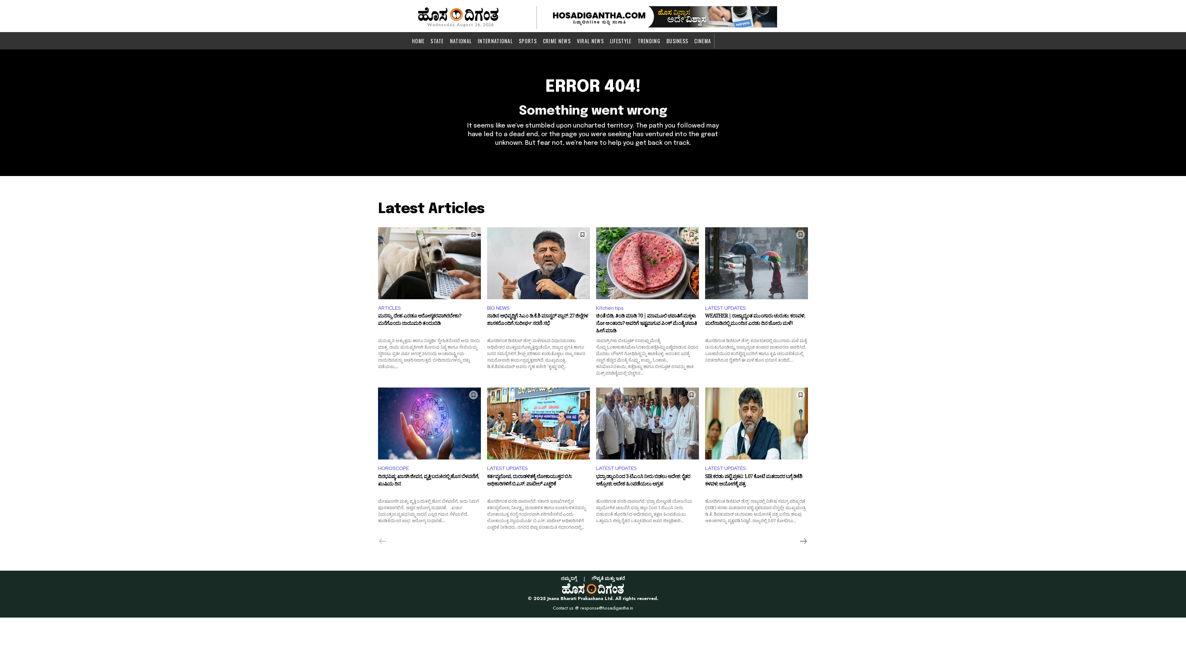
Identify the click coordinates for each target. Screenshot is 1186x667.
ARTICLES (389, 308)
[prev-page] (383, 541)
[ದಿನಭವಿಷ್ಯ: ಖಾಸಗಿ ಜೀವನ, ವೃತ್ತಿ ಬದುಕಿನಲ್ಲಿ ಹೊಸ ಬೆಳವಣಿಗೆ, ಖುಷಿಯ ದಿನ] (429, 423)
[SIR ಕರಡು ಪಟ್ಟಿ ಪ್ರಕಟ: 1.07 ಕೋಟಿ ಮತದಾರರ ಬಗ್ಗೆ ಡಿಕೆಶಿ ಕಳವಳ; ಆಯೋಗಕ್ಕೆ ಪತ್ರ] (756, 423)
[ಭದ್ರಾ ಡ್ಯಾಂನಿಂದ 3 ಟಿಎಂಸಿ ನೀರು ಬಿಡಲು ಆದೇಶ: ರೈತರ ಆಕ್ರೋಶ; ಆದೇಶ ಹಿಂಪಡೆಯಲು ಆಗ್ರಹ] (647, 423)
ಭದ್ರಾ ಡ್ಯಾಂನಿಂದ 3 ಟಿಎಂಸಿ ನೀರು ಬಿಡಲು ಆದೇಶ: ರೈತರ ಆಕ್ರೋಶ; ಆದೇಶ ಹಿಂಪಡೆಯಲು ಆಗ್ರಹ (643, 481)
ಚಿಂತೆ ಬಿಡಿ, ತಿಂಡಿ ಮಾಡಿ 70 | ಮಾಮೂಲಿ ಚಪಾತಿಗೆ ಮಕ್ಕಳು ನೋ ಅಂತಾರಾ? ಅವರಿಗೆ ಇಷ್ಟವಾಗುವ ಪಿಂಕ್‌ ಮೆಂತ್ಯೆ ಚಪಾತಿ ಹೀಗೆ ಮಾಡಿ (646, 323)
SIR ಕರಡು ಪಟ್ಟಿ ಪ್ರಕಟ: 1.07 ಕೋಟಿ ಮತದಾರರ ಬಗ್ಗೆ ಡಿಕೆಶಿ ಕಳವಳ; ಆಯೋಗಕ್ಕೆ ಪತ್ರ (753, 481)
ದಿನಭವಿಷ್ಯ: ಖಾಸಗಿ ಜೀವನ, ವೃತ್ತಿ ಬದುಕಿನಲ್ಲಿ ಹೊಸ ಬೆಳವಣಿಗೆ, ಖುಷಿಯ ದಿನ (428, 481)
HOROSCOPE (393, 468)
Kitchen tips (610, 308)
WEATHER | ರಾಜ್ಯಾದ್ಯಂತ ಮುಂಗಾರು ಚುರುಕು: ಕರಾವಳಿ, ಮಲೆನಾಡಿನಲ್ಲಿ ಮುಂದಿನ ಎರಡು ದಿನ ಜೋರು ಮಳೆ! (755, 320)
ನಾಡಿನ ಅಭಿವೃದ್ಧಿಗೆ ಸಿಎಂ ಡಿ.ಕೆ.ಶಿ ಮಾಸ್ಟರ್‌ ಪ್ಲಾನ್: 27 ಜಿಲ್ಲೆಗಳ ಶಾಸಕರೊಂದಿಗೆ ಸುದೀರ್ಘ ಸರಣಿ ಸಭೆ (537, 320)
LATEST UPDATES (725, 308)
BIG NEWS (498, 308)
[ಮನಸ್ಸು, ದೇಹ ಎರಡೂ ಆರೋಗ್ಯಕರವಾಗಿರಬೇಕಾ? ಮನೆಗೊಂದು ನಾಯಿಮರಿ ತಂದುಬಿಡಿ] (429, 263)
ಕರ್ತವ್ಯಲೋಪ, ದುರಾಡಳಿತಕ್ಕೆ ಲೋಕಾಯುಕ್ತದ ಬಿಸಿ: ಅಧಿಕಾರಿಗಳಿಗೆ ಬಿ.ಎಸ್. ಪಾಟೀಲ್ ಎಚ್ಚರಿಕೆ (529, 481)
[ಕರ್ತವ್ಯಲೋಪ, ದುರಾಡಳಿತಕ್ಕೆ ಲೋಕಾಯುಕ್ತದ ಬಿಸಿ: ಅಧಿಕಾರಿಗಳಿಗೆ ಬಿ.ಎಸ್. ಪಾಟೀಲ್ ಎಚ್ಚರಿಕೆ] (538, 423)
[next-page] (803, 541)
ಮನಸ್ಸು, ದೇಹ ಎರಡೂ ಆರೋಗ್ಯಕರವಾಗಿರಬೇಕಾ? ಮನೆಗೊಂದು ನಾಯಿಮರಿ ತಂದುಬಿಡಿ (419, 320)
